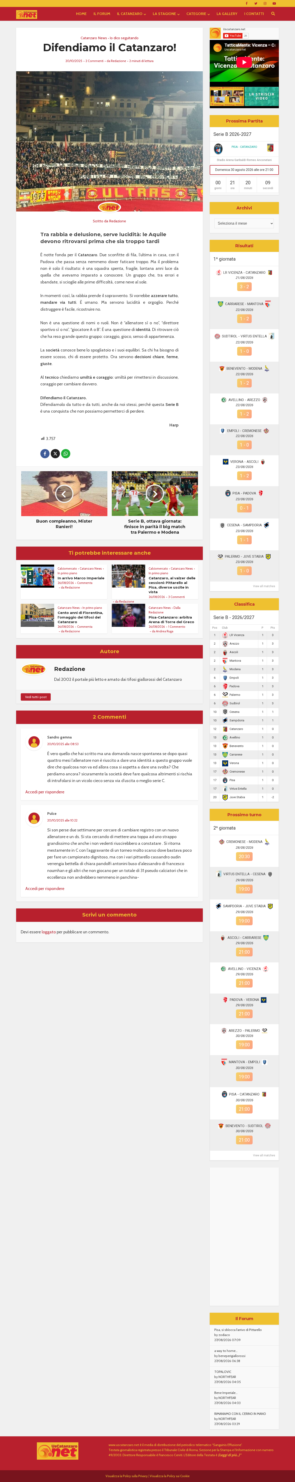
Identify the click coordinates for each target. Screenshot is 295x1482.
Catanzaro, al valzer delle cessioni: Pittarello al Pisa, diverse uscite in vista (172, 585)
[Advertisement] (244, 1236)
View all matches (264, 586)
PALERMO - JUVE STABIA (244, 556)
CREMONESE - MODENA (244, 842)
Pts (273, 627)
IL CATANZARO (129, 14)
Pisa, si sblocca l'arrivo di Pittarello (238, 1330)
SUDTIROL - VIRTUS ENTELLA (244, 336)
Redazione (118, 61)
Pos (214, 627)
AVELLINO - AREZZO (244, 400)
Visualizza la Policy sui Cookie (170, 1476)
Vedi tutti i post (36, 697)
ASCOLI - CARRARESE (244, 938)
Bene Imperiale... (226, 1393)
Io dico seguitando (124, 38)
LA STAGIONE (164, 14)
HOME (81, 14)
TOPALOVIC (222, 1372)
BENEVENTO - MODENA (244, 368)
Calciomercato (67, 568)
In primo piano (67, 573)
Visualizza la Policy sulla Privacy (127, 1476)
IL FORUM (102, 14)
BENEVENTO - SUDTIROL (244, 1126)
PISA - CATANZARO (244, 147)
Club (225, 627)
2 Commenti (94, 61)
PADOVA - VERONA (244, 1000)
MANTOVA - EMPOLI (244, 1062)
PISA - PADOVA (244, 493)
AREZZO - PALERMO (244, 1031)
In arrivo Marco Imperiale (81, 578)
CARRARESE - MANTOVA (244, 304)
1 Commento (176, 626)
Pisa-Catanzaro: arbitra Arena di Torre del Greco (171, 619)
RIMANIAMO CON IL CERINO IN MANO (240, 1414)
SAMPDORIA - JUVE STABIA (244, 906)
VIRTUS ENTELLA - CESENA (244, 874)
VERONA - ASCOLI (244, 462)
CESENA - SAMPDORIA (244, 525)
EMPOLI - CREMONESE (244, 431)
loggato (49, 931)
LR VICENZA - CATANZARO (244, 273)
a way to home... (226, 1351)
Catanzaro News (94, 38)
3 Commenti (176, 597)
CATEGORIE (196, 14)
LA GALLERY (227, 14)
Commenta (84, 583)
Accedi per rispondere (44, 792)
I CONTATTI (254, 14)
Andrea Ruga (164, 631)
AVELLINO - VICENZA (244, 969)
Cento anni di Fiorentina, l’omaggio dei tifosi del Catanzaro (80, 617)
